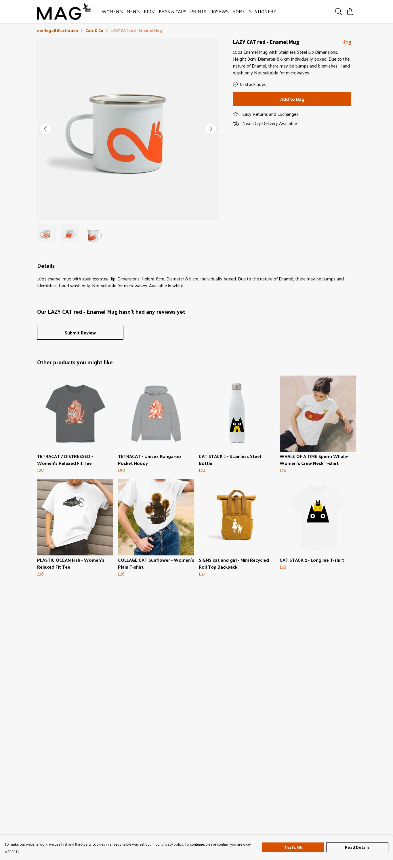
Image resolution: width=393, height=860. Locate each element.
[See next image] (210, 128)
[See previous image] (45, 128)
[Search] (338, 11)
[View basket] (350, 11)
